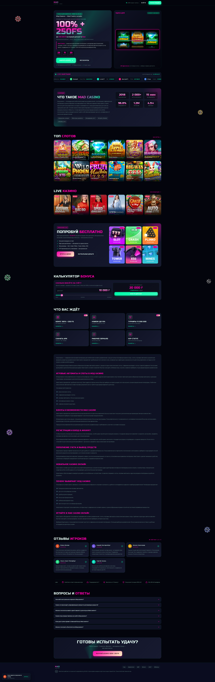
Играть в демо (65, 254)
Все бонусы (84, 60)
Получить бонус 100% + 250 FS (107, 653)
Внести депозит (136, 294)
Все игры (156, 137)
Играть (26, 676)
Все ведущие (155, 192)
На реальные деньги (86, 254)
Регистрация (155, 3)
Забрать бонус (65, 60)
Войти (143, 3)
